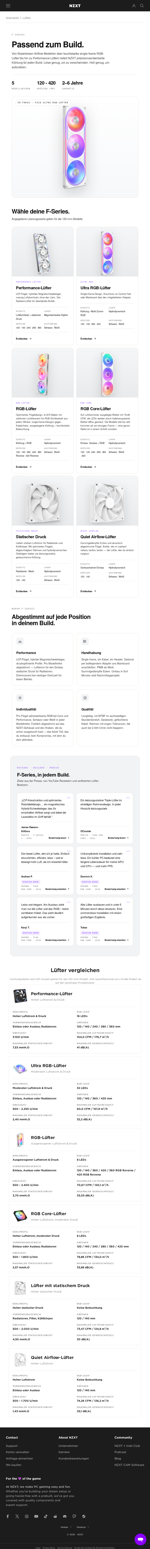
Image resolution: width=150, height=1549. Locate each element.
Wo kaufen (13, 1464)
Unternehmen (68, 1445)
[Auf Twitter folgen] (17, 1516)
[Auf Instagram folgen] (27, 1516)
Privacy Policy (49, 1547)
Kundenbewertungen (74, 1458)
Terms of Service (64, 1547)
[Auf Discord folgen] (65, 1516)
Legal (37, 1547)
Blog (118, 1458)
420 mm (106, 1098)
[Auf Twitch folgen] (74, 1516)
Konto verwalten (17, 1452)
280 (103, 1026)
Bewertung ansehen (55, 889)
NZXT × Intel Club (127, 1445)
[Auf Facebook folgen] (8, 1516)
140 (87, 1026)
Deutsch (81, 1527)
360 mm (114, 1026)
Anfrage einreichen (19, 1458)
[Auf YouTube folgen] (36, 1516)
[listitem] (43, 286)
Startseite (12, 17)
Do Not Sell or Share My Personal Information (94, 1547)
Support (12, 1445)
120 (79, 1026)
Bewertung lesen (57, 837)
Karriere (64, 1452)
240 (95, 1026)
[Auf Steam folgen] (84, 1516)
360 (95, 1098)
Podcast (120, 1452)
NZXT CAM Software (129, 1464)
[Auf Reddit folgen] (55, 1516)
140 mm (90, 1318)
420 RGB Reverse (89, 1174)
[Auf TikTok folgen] (46, 1516)
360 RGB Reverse (121, 1170)
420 (103, 1170)
